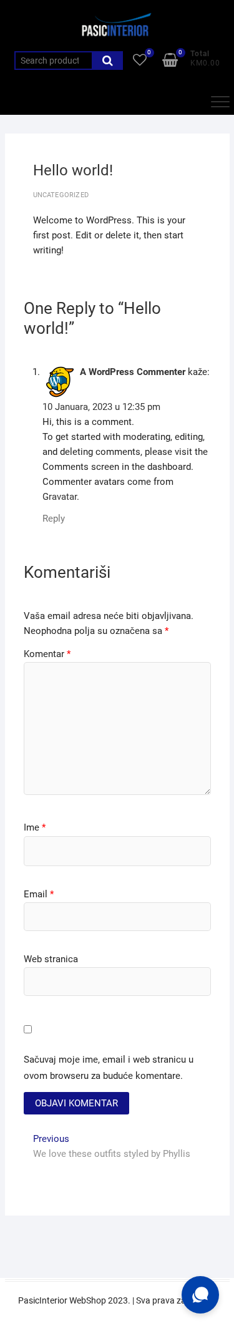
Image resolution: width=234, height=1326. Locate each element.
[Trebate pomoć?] (200, 1295)
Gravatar (59, 496)
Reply (53, 518)
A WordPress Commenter (132, 372)
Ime (35, 827)
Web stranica (51, 959)
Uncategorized (61, 195)
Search (107, 60)
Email (39, 894)
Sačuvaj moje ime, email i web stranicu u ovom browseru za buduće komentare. (108, 1067)
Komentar (47, 654)
